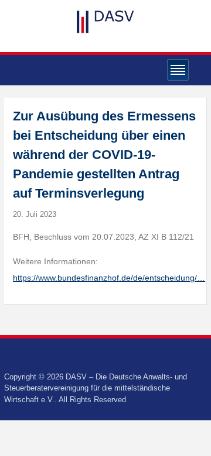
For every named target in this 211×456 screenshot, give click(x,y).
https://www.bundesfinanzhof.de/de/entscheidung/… (109, 277)
